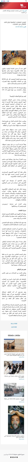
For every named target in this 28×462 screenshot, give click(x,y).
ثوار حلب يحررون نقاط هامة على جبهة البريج (14, 399)
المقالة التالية (14, 327)
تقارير (25, 27)
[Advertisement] (14, 39)
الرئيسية (25, 11)
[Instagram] (4, 1)
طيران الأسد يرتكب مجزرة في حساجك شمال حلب (14, 376)
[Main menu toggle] (3, 5)
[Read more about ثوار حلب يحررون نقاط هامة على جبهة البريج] (14, 390)
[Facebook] (8, 1)
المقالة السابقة (14, 323)
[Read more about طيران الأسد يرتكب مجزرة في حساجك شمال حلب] (14, 367)
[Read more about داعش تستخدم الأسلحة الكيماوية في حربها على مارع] (16, 420)
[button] (26, 1)
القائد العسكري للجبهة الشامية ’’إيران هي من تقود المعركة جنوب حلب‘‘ (14, 354)
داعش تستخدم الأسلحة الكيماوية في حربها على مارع (14, 436)
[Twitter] (6, 1)
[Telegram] (2, 1)
